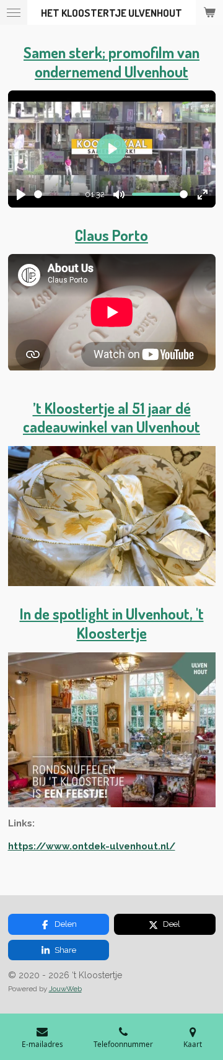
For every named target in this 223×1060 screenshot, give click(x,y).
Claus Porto (111, 235)
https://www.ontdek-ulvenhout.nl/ (91, 846)
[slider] (57, 194)
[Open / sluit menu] (13, 12)
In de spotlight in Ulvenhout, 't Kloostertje (112, 623)
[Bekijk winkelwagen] (209, 12)
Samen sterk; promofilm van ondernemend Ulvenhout (111, 62)
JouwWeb (65, 988)
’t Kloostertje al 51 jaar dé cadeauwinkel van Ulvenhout (111, 417)
